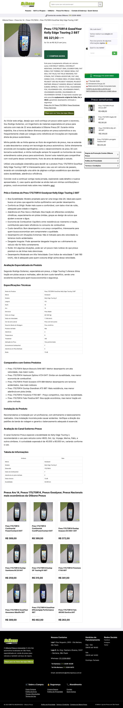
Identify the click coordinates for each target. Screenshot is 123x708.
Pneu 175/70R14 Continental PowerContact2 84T (13, 528)
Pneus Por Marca (62, 11)
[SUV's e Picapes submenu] (46, 10)
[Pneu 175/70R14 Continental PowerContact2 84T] (16, 504)
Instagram (107, 642)
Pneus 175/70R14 (32, 20)
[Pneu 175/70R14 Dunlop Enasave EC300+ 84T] (69, 504)
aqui (52, 185)
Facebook (107, 640)
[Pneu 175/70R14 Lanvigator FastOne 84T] (91, 144)
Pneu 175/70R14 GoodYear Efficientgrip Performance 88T (43, 609)
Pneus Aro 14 (19, 20)
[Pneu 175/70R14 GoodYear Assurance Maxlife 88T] (16, 585)
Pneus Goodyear (73, 105)
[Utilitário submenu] (54, 10)
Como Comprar (31, 689)
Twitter (106, 645)
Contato (69, 689)
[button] (102, 154)
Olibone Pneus (7, 20)
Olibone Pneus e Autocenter (15, 648)
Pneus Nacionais (50, 108)
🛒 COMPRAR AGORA (56, 56)
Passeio (28, 11)
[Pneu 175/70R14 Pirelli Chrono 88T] (91, 110)
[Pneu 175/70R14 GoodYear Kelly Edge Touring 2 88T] (23, 56)
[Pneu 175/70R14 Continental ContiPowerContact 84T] (43, 504)
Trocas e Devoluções (33, 694)
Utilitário (51, 11)
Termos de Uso (31, 696)
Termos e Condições (62, 704)
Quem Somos (71, 692)
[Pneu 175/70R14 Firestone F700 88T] (69, 546)
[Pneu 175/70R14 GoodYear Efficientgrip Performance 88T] (43, 585)
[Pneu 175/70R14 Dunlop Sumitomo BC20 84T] (16, 546)
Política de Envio (31, 692)
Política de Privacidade (55, 692)
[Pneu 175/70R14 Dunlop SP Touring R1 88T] (43, 546)
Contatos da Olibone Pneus (78, 704)
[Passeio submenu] (31, 10)
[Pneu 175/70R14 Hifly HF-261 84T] (92, 133)
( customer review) (58, 24)
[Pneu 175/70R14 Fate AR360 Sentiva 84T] (69, 585)
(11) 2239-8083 (64, 658)
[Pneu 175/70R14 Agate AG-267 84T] (91, 121)
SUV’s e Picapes (39, 11)
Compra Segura (52, 689)
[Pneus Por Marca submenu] (69, 10)
